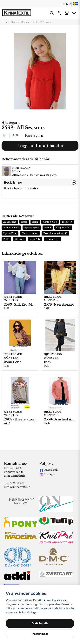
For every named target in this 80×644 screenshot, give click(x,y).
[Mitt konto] (59, 13)
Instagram (51, 474)
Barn (35, 221)
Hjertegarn (11, 123)
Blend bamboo (30, 233)
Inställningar (40, 633)
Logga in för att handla (40, 145)
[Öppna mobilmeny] (74, 13)
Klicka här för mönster (21, 188)
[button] (75, 3)
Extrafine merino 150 (55, 233)
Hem (4, 22)
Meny (14, 22)
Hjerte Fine (10, 233)
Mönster (25, 22)
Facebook (50, 469)
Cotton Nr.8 (50, 221)
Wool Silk (35, 239)
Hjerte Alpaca (31, 227)
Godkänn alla (40, 623)
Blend (47, 227)
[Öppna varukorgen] (66, 13)
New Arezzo (52, 239)
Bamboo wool (11, 227)
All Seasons (9, 221)
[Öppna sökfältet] (52, 13)
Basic (24, 221)
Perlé (6, 239)
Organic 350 (63, 227)
